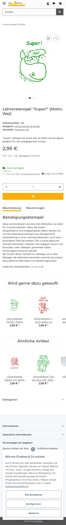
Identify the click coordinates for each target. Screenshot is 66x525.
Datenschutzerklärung (17, 486)
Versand (24, 155)
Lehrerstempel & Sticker (27, 126)
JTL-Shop (38, 521)
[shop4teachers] (16, 3)
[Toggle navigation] (4, 2)
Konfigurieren (33, 504)
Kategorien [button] (10, 399)
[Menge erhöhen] (59, 186)
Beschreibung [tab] (12, 208)
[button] (48, 3)
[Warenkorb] (60, 3)
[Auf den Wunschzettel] (56, 38)
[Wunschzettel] (54, 3)
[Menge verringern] (6, 186)
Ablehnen (33, 513)
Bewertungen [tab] (35, 208)
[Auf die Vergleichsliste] (48, 38)
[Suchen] (59, 11)
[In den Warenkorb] (33, 196)
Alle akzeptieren (33, 494)
